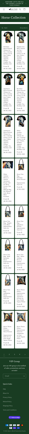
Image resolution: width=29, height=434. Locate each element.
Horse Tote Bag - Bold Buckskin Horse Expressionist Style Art (7, 259)
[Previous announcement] (3, 3)
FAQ (4, 389)
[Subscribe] (24, 376)
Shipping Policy (8, 406)
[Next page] (25, 354)
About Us (6, 393)
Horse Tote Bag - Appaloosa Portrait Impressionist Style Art (21, 226)
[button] (4, 9)
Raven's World (11, 431)
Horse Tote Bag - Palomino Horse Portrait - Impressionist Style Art (21, 179)
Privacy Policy (7, 397)
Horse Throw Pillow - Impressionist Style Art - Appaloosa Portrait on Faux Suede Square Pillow (21, 295)
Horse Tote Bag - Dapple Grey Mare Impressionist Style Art (7, 225)
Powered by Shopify (20, 431)
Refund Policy (7, 401)
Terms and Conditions (10, 410)
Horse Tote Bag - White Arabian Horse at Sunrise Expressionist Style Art (21, 260)
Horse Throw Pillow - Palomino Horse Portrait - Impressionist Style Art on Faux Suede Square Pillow (7, 333)
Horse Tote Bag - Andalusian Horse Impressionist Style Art (7, 294)
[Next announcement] (26, 3)
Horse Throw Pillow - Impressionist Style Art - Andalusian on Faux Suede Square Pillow (21, 332)
